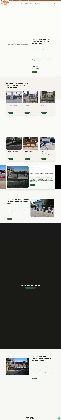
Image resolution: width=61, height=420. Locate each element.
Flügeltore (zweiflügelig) (28, 151)
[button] (30, 288)
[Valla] (4, 2)
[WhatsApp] (59, 418)
